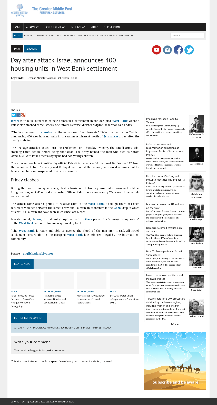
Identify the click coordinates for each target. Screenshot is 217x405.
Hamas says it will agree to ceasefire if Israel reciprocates (91, 299)
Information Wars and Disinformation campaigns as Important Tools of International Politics (165, 150)
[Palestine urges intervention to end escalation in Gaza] (58, 286)
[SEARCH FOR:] (187, 35)
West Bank (120, 121)
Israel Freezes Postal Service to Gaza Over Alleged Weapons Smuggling (23, 301)
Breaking (49, 291)
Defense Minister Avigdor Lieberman (48, 78)
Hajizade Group (65, 401)
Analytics (32, 27)
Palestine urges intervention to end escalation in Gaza (55, 299)
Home (17, 27)
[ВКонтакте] (18, 115)
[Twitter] (14, 115)
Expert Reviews (54, 27)
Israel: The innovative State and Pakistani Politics (164, 276)
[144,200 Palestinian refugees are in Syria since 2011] (124, 286)
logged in (36, 350)
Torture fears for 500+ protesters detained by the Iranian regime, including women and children (165, 302)
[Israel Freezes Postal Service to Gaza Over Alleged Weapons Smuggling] (26, 286)
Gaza (74, 78)
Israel (15, 121)
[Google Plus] (23, 115)
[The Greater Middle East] (42, 10)
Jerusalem (111, 136)
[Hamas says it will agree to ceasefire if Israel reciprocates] (91, 286)
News (14, 291)
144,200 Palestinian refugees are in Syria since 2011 (124, 299)
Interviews (78, 27)
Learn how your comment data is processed (85, 361)
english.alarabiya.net (38, 253)
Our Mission (112, 27)
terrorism (46, 132)
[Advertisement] (144, 11)
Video (94, 27)
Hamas (36, 219)
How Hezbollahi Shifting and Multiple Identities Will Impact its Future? (165, 179)
